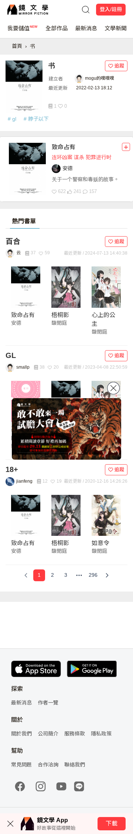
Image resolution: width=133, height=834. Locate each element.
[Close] (113, 388)
